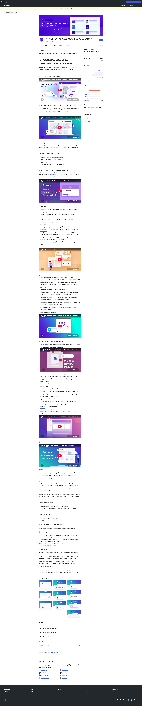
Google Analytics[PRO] (45, 401)
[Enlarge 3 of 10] (50, 602)
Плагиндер (33, 693)
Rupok (63, 672)
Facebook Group (47, 516)
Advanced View (87, 80)
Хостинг (6, 693)
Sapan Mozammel (65, 675)
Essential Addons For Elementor (46, 531)
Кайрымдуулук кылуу (88, 121)
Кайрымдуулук (88, 693)
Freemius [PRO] (43, 376)
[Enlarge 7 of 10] (79, 581)
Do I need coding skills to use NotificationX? (48, 645)
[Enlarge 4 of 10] (64, 581)
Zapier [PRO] (43, 383)
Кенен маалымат (43, 45)
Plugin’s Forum (66, 506)
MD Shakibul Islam (45, 678)
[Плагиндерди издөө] (16, 12)
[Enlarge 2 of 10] (50, 592)
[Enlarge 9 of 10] (79, 601)
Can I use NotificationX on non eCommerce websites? (50, 649)
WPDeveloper (51, 41)
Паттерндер (33, 694)
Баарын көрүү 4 (100, 70)
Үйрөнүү (59, 689)
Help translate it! (80, 8)
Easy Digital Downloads (45, 373)
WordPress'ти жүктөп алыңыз (133, 1)
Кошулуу (86, 689)
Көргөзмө (33, 689)
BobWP (40, 481)
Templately (42, 539)
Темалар (33, 691)
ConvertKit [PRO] (44, 391)
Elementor (42, 408)
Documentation (61, 504)
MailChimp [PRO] (44, 388)
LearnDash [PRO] (44, 394)
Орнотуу (60, 45)
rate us (43, 520)
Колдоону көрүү (99, 52)
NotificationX (41, 108)
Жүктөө (100, 39)
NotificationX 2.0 (42, 145)
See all (102, 100)
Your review (86, 100)
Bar (58, 242)
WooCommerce (43, 344)
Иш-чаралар (87, 691)
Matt (113, 691)
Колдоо (101, 45)
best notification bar (53, 174)
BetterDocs (42, 543)
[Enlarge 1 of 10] (50, 581)
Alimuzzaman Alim (44, 675)
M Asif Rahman (65, 670)
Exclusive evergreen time (45, 242)
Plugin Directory (7, 5)
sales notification (95, 75)
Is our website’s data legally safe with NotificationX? (49, 656)
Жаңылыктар (6, 691)
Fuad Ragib (64, 678)
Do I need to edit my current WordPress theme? (49, 652)
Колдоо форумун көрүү (89, 110)
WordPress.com (115, 689)
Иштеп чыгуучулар (61, 693)
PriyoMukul (43, 672)
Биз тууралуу (7, 689)
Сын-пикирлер (53, 45)
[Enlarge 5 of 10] (64, 592)
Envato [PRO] (43, 398)
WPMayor (41, 469)
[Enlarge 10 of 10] (79, 611)
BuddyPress (114, 694)
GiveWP (42, 379)
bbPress (114, 693)
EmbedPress (42, 535)
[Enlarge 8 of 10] (79, 591)
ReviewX (42, 404)
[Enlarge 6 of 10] (64, 602)
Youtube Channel (55, 518)
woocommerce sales (99, 77)
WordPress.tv (61, 694)
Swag (86, 694)
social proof (101, 75)
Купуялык (6, 694)
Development (67, 45)
